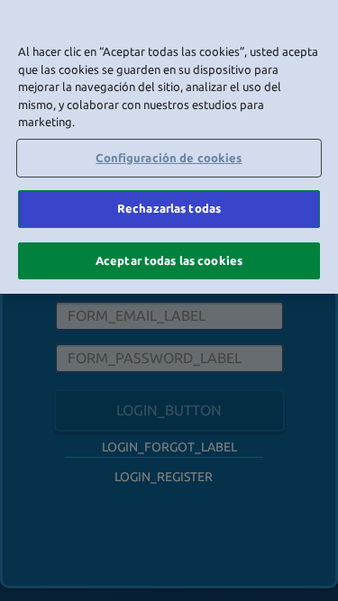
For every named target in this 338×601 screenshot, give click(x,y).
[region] (169, 147)
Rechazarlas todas (169, 208)
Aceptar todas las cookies (169, 260)
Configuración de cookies (169, 157)
